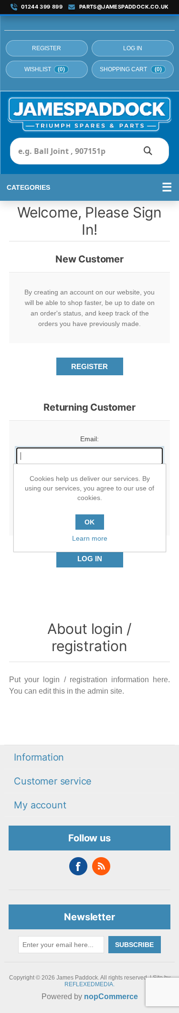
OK (89, 522)
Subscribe (134, 944)
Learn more (89, 538)
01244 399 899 (42, 7)
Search (147, 151)
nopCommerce (111, 996)
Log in (132, 48)
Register (46, 48)
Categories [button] (28, 187)
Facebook (78, 866)
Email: (89, 439)
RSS (101, 866)
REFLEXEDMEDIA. (89, 984)
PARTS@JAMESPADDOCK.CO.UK (124, 7)
